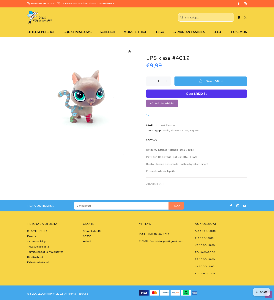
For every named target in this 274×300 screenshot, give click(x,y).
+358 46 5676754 (42, 3)
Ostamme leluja (36, 241)
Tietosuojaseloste (38, 246)
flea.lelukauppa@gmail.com (166, 241)
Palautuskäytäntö (38, 262)
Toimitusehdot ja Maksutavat (45, 251)
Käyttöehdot (35, 257)
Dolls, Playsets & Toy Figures (181, 130)
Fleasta (31, 236)
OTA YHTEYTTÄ (37, 231)
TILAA (176, 206)
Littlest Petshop (166, 125)
